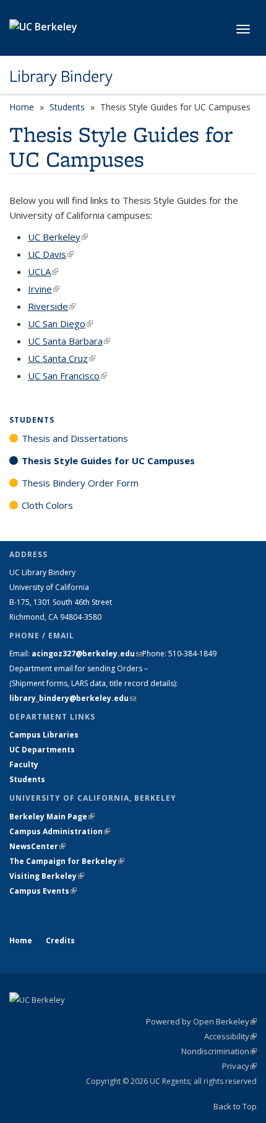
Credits (60, 940)
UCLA (43, 271)
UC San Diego (60, 323)
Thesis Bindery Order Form (80, 483)
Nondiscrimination (219, 1051)
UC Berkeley (58, 237)
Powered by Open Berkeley (201, 1021)
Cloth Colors (47, 505)
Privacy (239, 1066)
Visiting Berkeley (46, 876)
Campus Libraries (44, 734)
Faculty (23, 764)
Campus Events (43, 891)
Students (67, 107)
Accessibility (230, 1036)
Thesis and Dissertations (75, 438)
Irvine (43, 289)
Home (21, 107)
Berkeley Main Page (52, 816)
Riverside (51, 306)
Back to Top (235, 1106)
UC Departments (42, 749)
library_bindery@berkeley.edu (72, 698)
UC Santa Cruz (61, 358)
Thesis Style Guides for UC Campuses (108, 460)
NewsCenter (37, 846)
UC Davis (51, 254)
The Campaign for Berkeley (66, 861)
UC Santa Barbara (69, 341)
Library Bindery (61, 76)
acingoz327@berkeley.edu (87, 653)
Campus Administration (59, 831)
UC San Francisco (67, 375)
